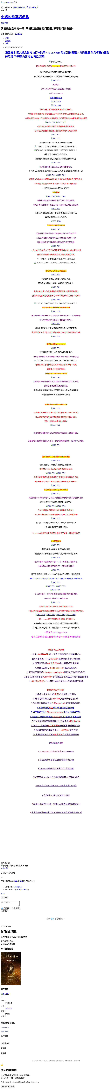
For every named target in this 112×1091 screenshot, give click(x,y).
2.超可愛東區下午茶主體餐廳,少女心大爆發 (56, 659)
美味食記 (17, 887)
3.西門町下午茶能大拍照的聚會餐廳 (56, 663)
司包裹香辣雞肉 (68, 752)
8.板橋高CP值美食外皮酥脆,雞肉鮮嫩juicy (55, 725)
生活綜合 (18, 34)
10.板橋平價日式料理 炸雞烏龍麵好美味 (56, 734)
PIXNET (39, 1061)
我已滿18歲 (5, 1087)
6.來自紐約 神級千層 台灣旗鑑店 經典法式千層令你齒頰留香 (56, 677)
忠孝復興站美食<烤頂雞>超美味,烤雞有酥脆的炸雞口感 (57, 812)
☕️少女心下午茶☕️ (21, 889)
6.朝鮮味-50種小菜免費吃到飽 (56, 795)
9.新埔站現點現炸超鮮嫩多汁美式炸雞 (56, 730)
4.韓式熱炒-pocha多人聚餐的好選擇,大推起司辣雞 (56, 777)
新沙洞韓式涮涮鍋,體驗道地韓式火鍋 (57, 760)
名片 (7, 43)
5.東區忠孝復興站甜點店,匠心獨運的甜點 (56, 672)
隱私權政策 (68, 1061)
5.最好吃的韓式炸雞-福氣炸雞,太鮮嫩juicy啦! (56, 785)
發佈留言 (4, 911)
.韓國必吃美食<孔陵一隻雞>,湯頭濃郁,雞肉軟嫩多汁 (56, 804)
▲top (3, 893)
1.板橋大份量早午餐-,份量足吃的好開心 (55, 694)
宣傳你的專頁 (4, 1031)
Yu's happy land (5, 1027)
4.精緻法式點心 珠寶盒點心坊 (56, 668)
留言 (21, 881)
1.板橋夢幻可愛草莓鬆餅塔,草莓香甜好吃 (56, 654)
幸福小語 (4, 868)
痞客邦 (16, 881)
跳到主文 (4, 23)
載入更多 (4, 897)
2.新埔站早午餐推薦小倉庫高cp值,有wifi (55, 699)
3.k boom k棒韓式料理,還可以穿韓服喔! (56, 768)
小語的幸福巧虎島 (15, 17)
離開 (12, 1087)
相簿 (7, 38)
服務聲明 (77, 1061)
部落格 (7, 41)
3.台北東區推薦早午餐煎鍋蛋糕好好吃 (55, 703)
